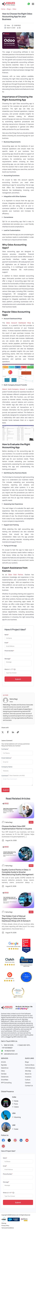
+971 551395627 (7, 1048)
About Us (28, 1074)
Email (6, 643)
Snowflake (4, 1080)
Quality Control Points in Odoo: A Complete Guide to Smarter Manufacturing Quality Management (18, 872)
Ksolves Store (29, 1065)
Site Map (28, 1071)
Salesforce (4, 1068)
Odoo (3, 1071)
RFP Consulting (6, 1083)
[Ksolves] (8, 4)
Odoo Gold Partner (15, 575)
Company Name (6, 767)
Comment (5, 776)
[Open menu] (33, 4)
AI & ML (3, 1062)
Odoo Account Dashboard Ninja (18, 323)
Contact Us (29, 1086)
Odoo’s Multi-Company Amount (13, 389)
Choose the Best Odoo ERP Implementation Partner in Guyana (17, 827)
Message (8, 659)
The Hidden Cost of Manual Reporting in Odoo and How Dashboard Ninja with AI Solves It (16, 918)
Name (7, 635)
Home (3, 9)
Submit (18, 679)
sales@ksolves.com (11, 1054)
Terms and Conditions (7, 1228)
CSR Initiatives (30, 1068)
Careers (27, 1083)
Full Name (5, 749)
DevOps (3, 1074)
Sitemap (3, 1223)
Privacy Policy (5, 1225)
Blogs (9, 9)
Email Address (6, 758)
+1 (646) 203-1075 (23, 1045)
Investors (28, 1077)
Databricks (4, 1077)
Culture (27, 1080)
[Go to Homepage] (3, 1140)
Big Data (4, 1065)
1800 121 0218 (8, 1045)
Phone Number (9, 651)
